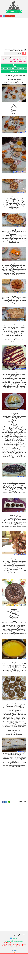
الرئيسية (14, 934)
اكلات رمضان (12, 58)
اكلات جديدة (23, 50)
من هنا (12, 946)
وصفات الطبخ (23, 49)
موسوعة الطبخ (22, 58)
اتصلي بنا (11, 50)
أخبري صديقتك (17, 50)
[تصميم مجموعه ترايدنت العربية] (14, 938)
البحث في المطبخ (8, 49)
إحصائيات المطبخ (16, 49)
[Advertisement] (14, 33)
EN (1, 16)
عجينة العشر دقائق (22, 934)
